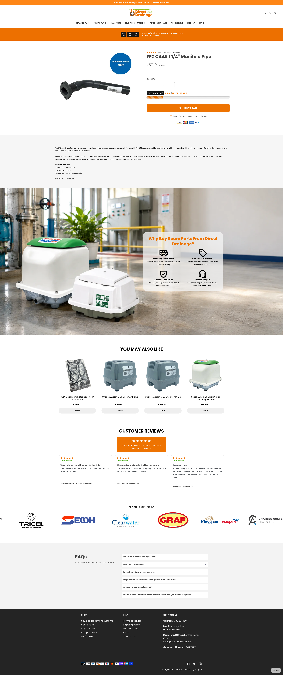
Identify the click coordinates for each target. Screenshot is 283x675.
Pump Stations (89, 632)
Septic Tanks (88, 628)
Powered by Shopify (192, 669)
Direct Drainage (174, 669)
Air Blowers (87, 636)
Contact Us (129, 636)
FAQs (126, 632)
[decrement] (149, 84)
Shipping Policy (131, 624)
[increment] (177, 84)
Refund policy (130, 628)
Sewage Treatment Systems (97, 620)
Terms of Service (132, 620)
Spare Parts (87, 624)
